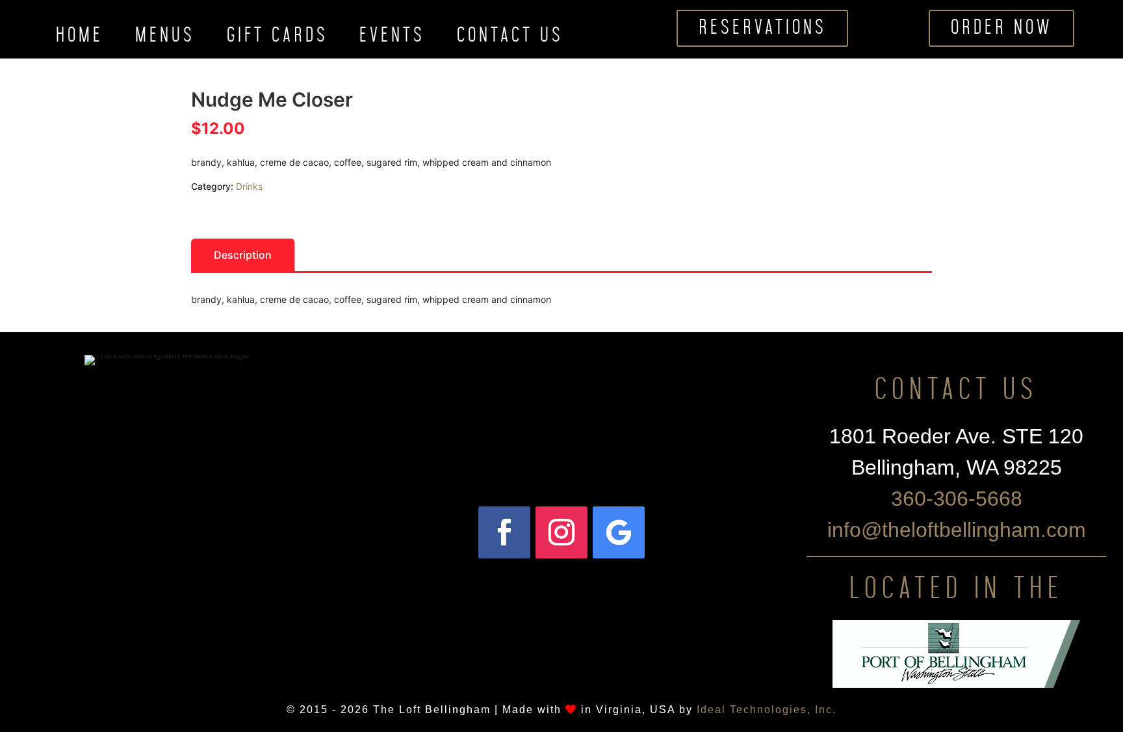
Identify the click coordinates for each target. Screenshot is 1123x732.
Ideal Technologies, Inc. (766, 709)
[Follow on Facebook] (504, 532)
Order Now (1002, 28)
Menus (165, 38)
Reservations (763, 28)
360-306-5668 (956, 498)
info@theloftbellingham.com (956, 530)
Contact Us (510, 38)
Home (79, 38)
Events (392, 38)
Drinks (249, 186)
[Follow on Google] (619, 532)
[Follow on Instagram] (561, 532)
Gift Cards (277, 38)
